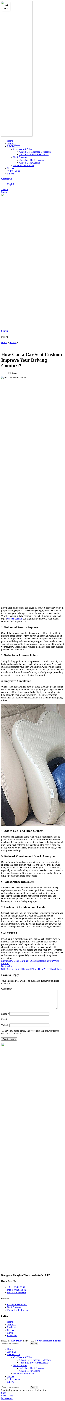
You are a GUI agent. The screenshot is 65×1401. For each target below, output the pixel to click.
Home (4, 342)
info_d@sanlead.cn (16, 1289)
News (10, 1332)
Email (5, 1019)
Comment (6, 988)
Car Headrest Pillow (23, 149)
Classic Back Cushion (29, 162)
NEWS (13, 342)
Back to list (6, 966)
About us (11, 1324)
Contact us (12, 1335)
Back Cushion (20, 157)
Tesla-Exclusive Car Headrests (34, 154)
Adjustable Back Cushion (31, 160)
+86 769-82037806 (16, 1292)
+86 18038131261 (16, 1287)
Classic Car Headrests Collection (35, 151)
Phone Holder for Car (23, 165)
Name (5, 1013)
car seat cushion (14, 618)
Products (11, 1327)
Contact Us (6, 178)
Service (10, 1330)
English (11, 184)
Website (5, 1025)
